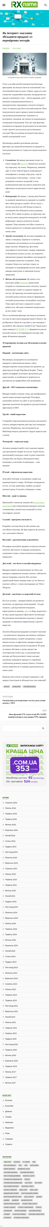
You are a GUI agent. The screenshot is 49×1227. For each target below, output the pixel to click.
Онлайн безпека (10, 1172)
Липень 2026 (10, 808)
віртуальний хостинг (13, 1196)
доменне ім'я (27, 1200)
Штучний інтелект (11, 1186)
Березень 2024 (11, 945)
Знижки (8, 1117)
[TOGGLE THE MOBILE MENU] (4, 5)
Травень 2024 (11, 934)
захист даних (9, 1207)
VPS (20, 1165)
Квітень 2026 (10, 824)
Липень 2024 (10, 923)
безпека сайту (28, 1186)
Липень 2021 (10, 1022)
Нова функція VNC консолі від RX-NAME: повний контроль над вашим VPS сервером (27, 715)
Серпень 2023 (11, 984)
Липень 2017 (10, 1072)
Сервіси (8, 1144)
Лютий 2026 (10, 835)
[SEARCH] (43, 728)
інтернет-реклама (21, 1217)
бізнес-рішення (10, 1190)
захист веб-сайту (30, 1203)
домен (39, 1196)
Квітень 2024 (10, 940)
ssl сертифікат (10, 1165)
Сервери (9, 1139)
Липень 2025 (10, 874)
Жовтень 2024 (11, 912)
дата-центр (29, 1196)
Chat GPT (7, 1162)
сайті (26, 611)
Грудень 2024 (10, 901)
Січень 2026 (10, 841)
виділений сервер (11, 1193)
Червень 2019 (11, 1066)
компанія (24, 282)
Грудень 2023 (10, 962)
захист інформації (25, 1207)
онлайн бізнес (30, 686)
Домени (8, 1111)
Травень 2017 (11, 1077)
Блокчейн (9, 1106)
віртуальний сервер (30, 1193)
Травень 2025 (11, 885)
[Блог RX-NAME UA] (24, 7)
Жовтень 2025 (11, 857)
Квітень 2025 (10, 890)
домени (15, 1200)
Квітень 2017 (10, 1083)
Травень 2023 (11, 1000)
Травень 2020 (11, 1050)
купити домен (20, 1210)
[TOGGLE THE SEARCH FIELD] (45, 5)
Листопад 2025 (11, 852)
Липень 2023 (10, 989)
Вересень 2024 (11, 918)
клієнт (6, 686)
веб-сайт (23, 1190)
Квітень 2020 (10, 1055)
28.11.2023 (17, 48)
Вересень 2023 (11, 978)
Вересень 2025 (11, 863)
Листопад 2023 (11, 967)
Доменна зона (24, 1169)
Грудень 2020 (10, 1039)
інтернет (7, 1217)
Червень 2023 (11, 995)
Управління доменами (13, 1183)
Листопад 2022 (11, 1006)
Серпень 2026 (11, 803)
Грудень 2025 (10, 846)
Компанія (9, 1122)
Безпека (8, 1100)
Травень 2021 (11, 1033)
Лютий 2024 (10, 951)
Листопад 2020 (11, 1044)
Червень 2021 (11, 1028)
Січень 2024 (10, 956)
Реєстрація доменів (12, 1176)
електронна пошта (12, 1203)
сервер (7, 1214)
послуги (24, 163)
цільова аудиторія (36, 1214)
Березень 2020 (11, 1061)
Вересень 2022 (11, 1011)
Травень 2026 (11, 819)
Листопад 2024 (11, 907)
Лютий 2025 (10, 896)
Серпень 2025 (11, 868)
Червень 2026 (11, 813)
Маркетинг (9, 1128)
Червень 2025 (11, 879)
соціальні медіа (19, 1214)
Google (17, 1162)
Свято (27, 1179)
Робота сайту (29, 1176)
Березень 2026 (11, 830)
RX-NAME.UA (21, 329)
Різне (7, 1133)
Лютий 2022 (10, 1017)
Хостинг (28, 1183)
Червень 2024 (11, 929)
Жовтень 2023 (11, 973)
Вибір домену (9, 1169)
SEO (34, 1162)
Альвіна (6, 48)
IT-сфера (26, 1162)
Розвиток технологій (13, 1179)
